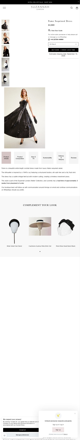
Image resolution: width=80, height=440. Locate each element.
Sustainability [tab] (47, 158)
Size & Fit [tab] (33, 157)
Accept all (22, 430)
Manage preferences (22, 435)
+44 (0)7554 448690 (57, 39)
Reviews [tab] (73, 158)
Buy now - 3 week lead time (63, 50)
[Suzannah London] (40, 8)
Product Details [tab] (6, 157)
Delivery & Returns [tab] (61, 157)
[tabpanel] (14, 230)
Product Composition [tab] (20, 157)
